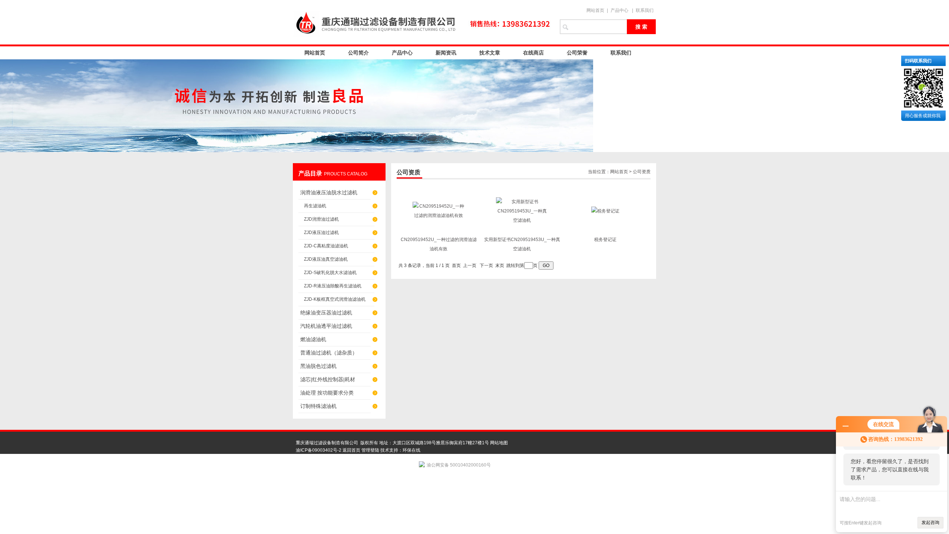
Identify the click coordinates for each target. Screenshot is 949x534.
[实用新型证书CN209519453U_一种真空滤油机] (522, 220)
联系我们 (645, 10)
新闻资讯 (446, 53)
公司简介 (358, 53)
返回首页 (351, 450)
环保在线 (411, 450)
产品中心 (619, 10)
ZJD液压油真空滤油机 (326, 259)
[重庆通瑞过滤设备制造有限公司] (422, 22)
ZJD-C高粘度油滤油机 (326, 245)
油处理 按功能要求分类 (327, 393)
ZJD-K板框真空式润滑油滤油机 (335, 299)
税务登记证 (605, 239)
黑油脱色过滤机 (318, 366)
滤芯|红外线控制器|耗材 (327, 379)
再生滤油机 (315, 205)
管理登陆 (370, 450)
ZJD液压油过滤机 (321, 232)
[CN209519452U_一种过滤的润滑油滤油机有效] (438, 215)
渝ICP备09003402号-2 (318, 450)
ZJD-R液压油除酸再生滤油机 (332, 286)
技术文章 (489, 53)
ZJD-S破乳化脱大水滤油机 (330, 272)
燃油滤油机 (313, 339)
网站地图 (499, 442)
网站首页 (595, 10)
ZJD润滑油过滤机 (321, 219)
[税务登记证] (605, 211)
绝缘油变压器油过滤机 (326, 313)
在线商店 (533, 53)
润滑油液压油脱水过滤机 (328, 192)
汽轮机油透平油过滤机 (326, 326)
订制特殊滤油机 (318, 406)
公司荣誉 (577, 53)
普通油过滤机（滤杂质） (328, 353)
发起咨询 (930, 522)
